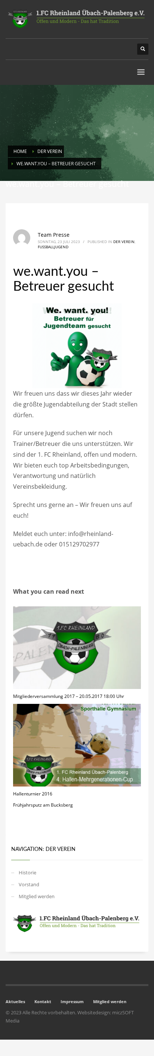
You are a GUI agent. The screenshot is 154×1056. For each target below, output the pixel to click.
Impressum (72, 1001)
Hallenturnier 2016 (32, 794)
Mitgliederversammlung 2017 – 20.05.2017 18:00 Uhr (68, 696)
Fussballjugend (53, 246)
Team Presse (54, 234)
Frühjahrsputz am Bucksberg (43, 805)
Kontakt (42, 1001)
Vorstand (29, 884)
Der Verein (124, 241)
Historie (27, 872)
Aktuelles (15, 1001)
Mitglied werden (37, 896)
